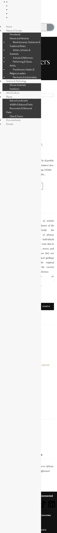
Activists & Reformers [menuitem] (23, 57)
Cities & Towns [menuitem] (16, 116)
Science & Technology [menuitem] (16, 81)
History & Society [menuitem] (14, 30)
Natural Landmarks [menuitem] (19, 100)
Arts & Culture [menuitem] (12, 92)
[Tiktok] (42, 504)
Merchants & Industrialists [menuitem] (25, 77)
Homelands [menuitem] (15, 34)
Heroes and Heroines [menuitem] (19, 38)
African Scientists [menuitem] (18, 85)
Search (46, 306)
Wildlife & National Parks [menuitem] (21, 104)
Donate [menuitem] (9, 123)
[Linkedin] (51, 504)
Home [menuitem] (9, 26)
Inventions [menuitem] (14, 88)
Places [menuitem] (9, 96)
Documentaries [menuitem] (13, 120)
